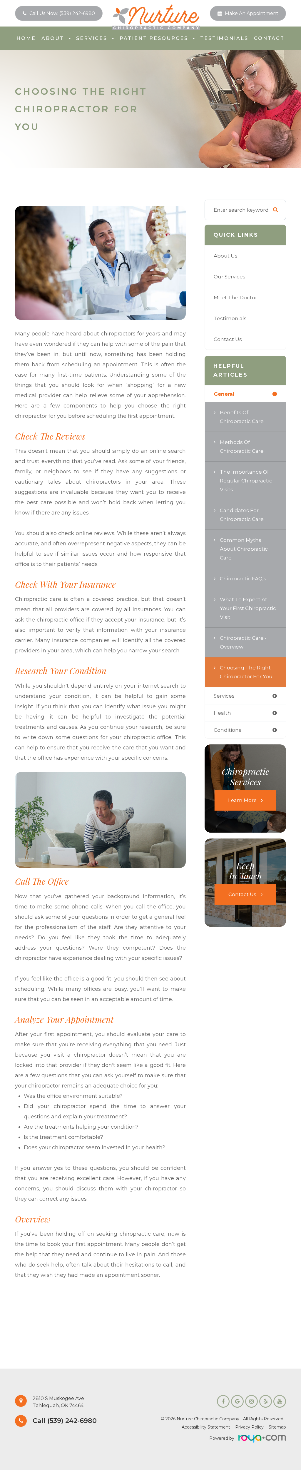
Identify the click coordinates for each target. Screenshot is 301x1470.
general (224, 394)
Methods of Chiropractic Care (242, 446)
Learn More (242, 800)
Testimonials (224, 38)
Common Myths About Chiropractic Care (244, 549)
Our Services (229, 276)
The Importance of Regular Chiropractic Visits (246, 480)
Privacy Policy (249, 1427)
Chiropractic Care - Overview (243, 642)
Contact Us (228, 339)
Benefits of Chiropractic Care (242, 416)
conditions (227, 730)
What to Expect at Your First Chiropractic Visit (248, 608)
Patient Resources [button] (154, 38)
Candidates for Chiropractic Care (242, 514)
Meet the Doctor (235, 297)
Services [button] (91, 38)
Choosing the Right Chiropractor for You (246, 671)
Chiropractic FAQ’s (243, 578)
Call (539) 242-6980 (65, 1421)
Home (26, 38)
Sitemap (277, 1427)
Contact (269, 38)
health (222, 713)
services (224, 696)
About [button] (52, 38)
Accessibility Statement (206, 1427)
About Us (226, 256)
